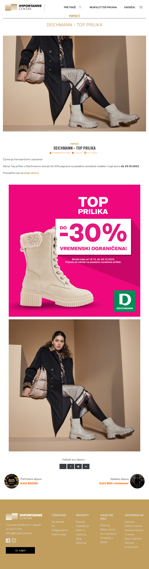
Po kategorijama (60, 528)
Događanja (82, 526)
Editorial (81, 543)
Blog (78, 539)
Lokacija (129, 522)
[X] (63, 466)
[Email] (78, 466)
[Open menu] (141, 7)
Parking (105, 525)
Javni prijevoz (108, 534)
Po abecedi (58, 522)
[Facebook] (70, 466)
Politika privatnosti (131, 545)
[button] (20, 550)
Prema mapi (59, 534)
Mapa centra (107, 529)
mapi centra (31, 173)
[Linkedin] (86, 466)
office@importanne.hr (19, 533)
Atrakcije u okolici (106, 540)
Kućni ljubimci (133, 539)
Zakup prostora (134, 530)
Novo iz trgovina (81, 532)
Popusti (74, 16)
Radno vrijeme (133, 526)
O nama (129, 534)
